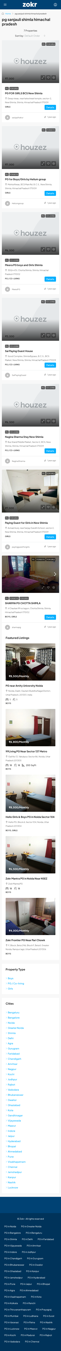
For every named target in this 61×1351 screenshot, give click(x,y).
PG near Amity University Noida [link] (24, 685)
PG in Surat (48, 1315)
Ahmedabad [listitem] (15, 1151)
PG (7, 88)
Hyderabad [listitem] (14, 1141)
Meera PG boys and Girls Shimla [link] (24, 265)
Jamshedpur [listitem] (15, 1171)
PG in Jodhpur (29, 1252)
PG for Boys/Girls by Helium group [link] (25, 179)
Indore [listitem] (11, 1130)
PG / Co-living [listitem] (16, 983)
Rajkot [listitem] (11, 1084)
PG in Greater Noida (31, 1226)
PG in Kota (36, 1296)
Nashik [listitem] (11, 1182)
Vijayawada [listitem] (14, 1120)
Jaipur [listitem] (11, 1135)
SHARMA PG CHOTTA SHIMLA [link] (23, 603)
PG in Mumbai (11, 1315)
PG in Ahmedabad (29, 1290)
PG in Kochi (10, 1335)
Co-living (14, 260)
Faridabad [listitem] (14, 1053)
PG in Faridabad (46, 1239)
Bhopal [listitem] (12, 1146)
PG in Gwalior (36, 1264)
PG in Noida (10, 1226)
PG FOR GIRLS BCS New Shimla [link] (23, 93)
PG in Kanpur (32, 1271)
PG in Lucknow (11, 1328)
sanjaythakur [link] (17, 117)
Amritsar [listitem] (12, 1063)
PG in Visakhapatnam (15, 1296)
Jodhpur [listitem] (12, 1079)
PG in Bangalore (12, 1232)
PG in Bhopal (43, 1284)
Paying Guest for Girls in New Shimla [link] (26, 522)
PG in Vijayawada (13, 1245)
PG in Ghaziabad (12, 1271)
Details (50, 107)
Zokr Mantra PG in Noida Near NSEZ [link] (26, 878)
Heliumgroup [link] (18, 203)
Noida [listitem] (11, 1022)
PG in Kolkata (11, 1303)
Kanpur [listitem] (12, 1177)
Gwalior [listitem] (12, 1099)
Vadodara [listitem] (13, 1089)
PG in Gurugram (35, 1258)
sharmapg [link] (16, 627)
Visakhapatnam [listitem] (17, 1161)
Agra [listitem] (10, 1043)
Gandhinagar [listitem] (15, 1115)
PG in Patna (29, 1322)
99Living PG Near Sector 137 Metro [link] (26, 751)
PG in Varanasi (11, 1322)
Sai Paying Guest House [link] (19, 351)
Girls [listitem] (10, 988)
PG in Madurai (28, 1335)
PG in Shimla (10, 1239)
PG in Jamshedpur (13, 1277)
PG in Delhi (27, 1239)
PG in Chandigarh (13, 1258)
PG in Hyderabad (36, 1277)
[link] (30, 61)
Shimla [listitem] (12, 1032)
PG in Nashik (46, 1322)
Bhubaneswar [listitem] (15, 1094)
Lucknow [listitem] (13, 1187)
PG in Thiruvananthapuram (17, 1309)
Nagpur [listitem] (12, 1069)
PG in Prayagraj (43, 1309)
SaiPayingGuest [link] (19, 375)
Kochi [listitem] (11, 1074)
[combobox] (35, 35)
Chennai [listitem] (12, 1166)
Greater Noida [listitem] (16, 1027)
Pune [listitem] (11, 1156)
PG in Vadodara (12, 1341)
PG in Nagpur (49, 1328)
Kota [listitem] (10, 1110)
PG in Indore (10, 1252)
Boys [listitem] (10, 978)
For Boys (14, 174)
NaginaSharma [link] (18, 461)
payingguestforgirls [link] (21, 547)
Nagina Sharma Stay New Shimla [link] (24, 436)
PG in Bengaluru (34, 1232)
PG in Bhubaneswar (14, 1264)
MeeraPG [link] (16, 289)
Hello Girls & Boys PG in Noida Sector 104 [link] (30, 816)
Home (8, 13)
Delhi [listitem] (11, 1038)
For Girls (14, 88)
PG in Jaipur (26, 1284)
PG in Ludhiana (30, 1315)
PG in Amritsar (34, 1245)
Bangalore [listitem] (14, 1017)
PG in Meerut (30, 1328)
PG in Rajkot (46, 1335)
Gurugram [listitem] (13, 1048)
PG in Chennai (32, 1341)
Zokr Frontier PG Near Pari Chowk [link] (25, 940)
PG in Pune (9, 1284)
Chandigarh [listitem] (14, 1058)
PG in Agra (9, 1290)
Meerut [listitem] (12, 1125)
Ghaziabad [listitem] (14, 1105)
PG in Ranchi (29, 1303)
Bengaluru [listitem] (13, 1012)
